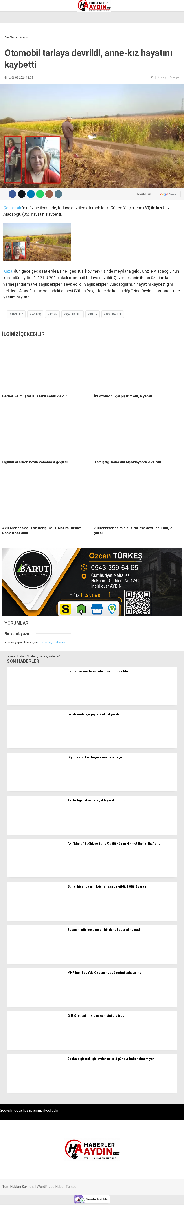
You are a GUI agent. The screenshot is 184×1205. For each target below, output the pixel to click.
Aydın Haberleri (17, 35)
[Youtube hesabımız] (102, 1197)
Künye (11, 63)
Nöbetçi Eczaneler (20, 68)
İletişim (12, 58)
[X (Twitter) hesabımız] (51, 1197)
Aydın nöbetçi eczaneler (24, 39)
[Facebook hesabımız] (26, 1197)
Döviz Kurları (15, 49)
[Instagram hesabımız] (77, 1197)
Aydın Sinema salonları (23, 44)
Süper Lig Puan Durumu (23, 72)
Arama (138, 22)
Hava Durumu (16, 54)
